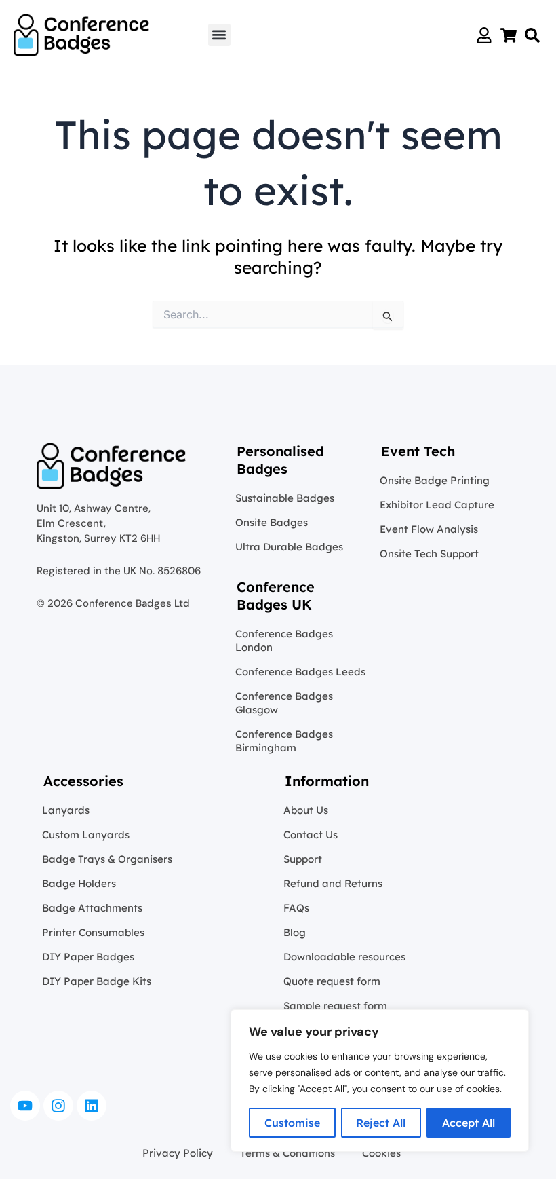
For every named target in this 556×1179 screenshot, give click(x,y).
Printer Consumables (93, 932)
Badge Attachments (92, 907)
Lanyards (66, 810)
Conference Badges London (284, 640)
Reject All (380, 1122)
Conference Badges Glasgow (284, 703)
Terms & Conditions (287, 1152)
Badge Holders (79, 883)
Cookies (381, 1152)
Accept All (468, 1122)
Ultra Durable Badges (289, 546)
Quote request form (331, 981)
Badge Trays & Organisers (107, 859)
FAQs (296, 907)
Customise (292, 1122)
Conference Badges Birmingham (284, 741)
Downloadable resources (344, 956)
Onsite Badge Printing (435, 480)
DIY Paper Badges (88, 956)
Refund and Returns (332, 883)
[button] (219, 35)
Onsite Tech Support (429, 553)
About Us (305, 810)
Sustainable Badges (284, 497)
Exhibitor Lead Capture (437, 504)
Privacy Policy (177, 1152)
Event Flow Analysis (429, 529)
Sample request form (335, 1005)
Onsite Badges (271, 522)
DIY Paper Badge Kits (96, 981)
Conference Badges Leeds (300, 671)
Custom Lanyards (86, 834)
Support (302, 859)
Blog (294, 932)
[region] (380, 1080)
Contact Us (310, 834)
